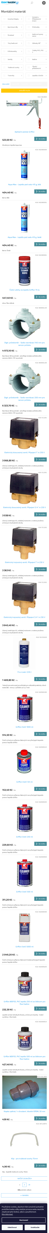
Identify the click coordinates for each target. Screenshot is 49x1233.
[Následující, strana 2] (24, 1185)
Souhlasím (35, 1227)
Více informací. (7, 1214)
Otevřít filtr (24, 91)
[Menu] (44, 3)
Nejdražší (25, 84)
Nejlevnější (15, 84)
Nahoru (25, 1195)
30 (29, 1185)
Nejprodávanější (35, 84)
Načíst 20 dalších (25, 1178)
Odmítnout (12, 1227)
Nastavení (23, 1220)
